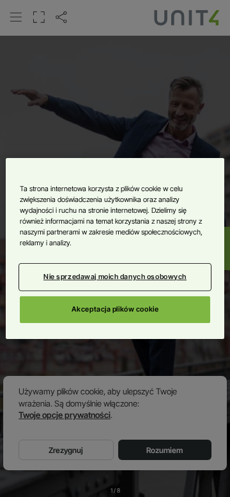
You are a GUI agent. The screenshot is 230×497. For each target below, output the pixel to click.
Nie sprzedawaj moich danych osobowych (115, 276)
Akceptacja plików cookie (115, 309)
